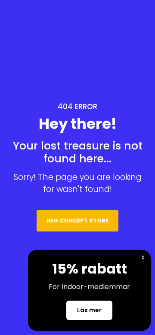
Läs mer (89, 310)
